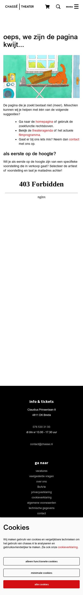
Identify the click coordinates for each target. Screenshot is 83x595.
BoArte (41, 487)
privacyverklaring (41, 492)
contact (74, 139)
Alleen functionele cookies (41, 561)
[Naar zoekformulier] (58, 6)
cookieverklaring (42, 497)
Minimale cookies (41, 572)
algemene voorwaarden (41, 503)
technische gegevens (41, 508)
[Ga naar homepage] (20, 6)
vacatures (41, 471)
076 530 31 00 (41, 427)
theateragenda (42, 130)
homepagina (44, 122)
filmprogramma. (30, 135)
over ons (41, 481)
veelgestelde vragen (41, 476)
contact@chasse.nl (41, 444)
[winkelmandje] (48, 6)
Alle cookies (42, 584)
